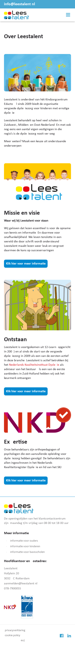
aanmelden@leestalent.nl (20, 583)
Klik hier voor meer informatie (26, 263)
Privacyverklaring (15, 630)
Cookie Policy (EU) (15, 638)
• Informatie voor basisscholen (25, 552)
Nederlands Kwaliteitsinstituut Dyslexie (34, 364)
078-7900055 (12, 588)
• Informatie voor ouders (21, 540)
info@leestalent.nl (19, 4)
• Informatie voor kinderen (22, 546)
